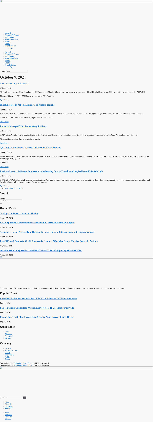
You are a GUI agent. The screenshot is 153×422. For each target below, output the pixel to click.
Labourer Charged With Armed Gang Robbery (23, 126)
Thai (11, 48)
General (8, 33)
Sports (7, 44)
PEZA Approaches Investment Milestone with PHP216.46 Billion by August (37, 222)
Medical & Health (11, 39)
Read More (4, 100)
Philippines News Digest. (23, 363)
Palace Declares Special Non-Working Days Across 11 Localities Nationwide (37, 308)
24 (20, 188)
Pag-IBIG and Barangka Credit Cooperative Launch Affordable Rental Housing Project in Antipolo (49, 241)
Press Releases (10, 46)
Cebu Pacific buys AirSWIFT (14, 83)
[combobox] (11, 201)
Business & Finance (12, 35)
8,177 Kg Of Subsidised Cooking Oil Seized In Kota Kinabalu (30, 147)
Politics (7, 41)
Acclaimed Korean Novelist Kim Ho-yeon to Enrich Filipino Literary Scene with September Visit (47, 232)
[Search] (1, 203)
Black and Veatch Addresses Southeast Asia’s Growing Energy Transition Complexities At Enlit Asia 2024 (51, 171)
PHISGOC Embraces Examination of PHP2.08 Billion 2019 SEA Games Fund (38, 298)
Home (7, 402)
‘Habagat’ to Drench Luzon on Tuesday (19, 213)
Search (2, 71)
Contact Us (9, 406)
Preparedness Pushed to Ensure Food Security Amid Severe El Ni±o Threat (36, 317)
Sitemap (8, 408)
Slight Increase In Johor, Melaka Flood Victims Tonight (27, 105)
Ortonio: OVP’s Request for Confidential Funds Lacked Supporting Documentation (41, 250)
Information (9, 37)
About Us (8, 404)
